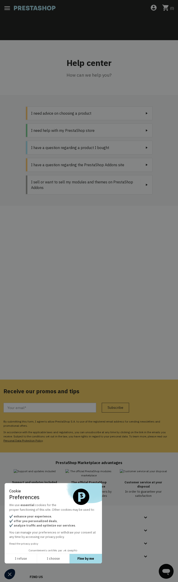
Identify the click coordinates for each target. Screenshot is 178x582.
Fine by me (85, 558)
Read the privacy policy (23, 543)
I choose (53, 558)
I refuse (21, 558)
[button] (9, 574)
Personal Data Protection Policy (23, 440)
